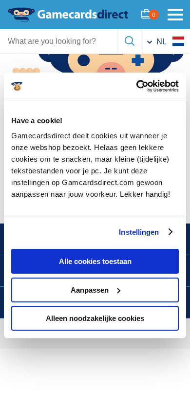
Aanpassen (90, 290)
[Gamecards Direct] (68, 14)
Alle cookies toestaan (95, 261)
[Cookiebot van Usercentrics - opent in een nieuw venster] (137, 86)
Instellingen (139, 232)
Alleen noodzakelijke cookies (95, 318)
